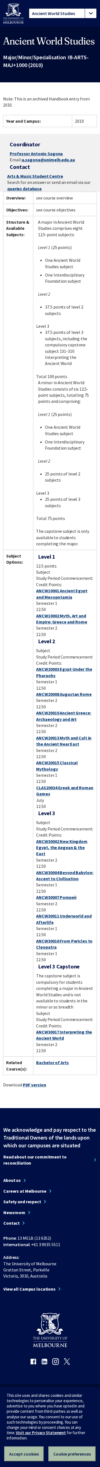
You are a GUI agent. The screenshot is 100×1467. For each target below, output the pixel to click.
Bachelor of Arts (52, 1062)
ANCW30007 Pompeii (56, 897)
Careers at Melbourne (24, 1191)
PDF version (34, 1085)
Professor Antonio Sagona (36, 153)
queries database (24, 188)
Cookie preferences (72, 1454)
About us (12, 1180)
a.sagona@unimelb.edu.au (48, 159)
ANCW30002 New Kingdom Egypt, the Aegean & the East (61, 848)
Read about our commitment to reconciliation (35, 1160)
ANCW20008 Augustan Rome (63, 694)
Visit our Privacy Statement (41, 1432)
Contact (11, 1223)
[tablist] (63, 13)
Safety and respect (22, 1201)
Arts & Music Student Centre (35, 176)
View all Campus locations (29, 1289)
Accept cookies (24, 1454)
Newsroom (14, 1212)
